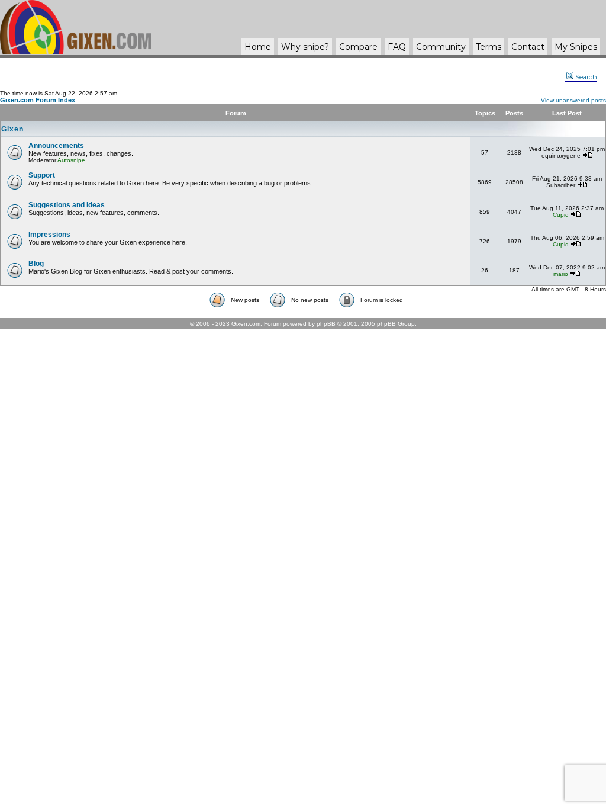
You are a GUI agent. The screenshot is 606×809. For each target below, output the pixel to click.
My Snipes (576, 46)
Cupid (561, 214)
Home (257, 46)
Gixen (12, 129)
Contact (527, 46)
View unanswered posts (573, 100)
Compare (358, 46)
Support (41, 175)
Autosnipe (71, 160)
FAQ (397, 46)
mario (560, 274)
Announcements (56, 146)
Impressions (49, 234)
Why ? (305, 46)
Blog (36, 263)
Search (586, 77)
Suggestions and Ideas (66, 205)
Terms (488, 46)
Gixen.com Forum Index (37, 100)
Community (441, 46)
